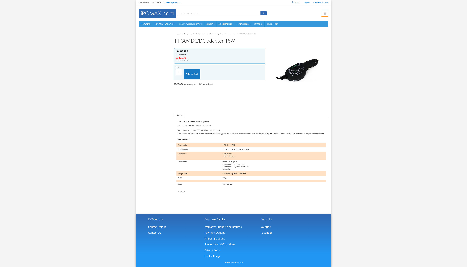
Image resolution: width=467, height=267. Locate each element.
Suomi (297, 2)
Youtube (266, 227)
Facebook (266, 232)
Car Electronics (225, 24)
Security (210, 24)
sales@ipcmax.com (173, 2)
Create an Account (320, 2)
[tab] (179, 115)
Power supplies (243, 24)
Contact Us (154, 232)
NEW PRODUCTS (272, 24)
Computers (145, 24)
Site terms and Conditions (219, 244)
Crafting (258, 24)
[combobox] (219, 13)
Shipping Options (214, 238)
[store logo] (157, 13)
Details (179, 115)
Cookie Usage (212, 256)
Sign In (307, 2)
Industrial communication (190, 24)
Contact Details (157, 227)
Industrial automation (164, 24)
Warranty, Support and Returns (223, 227)
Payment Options (214, 232)
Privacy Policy (212, 250)
